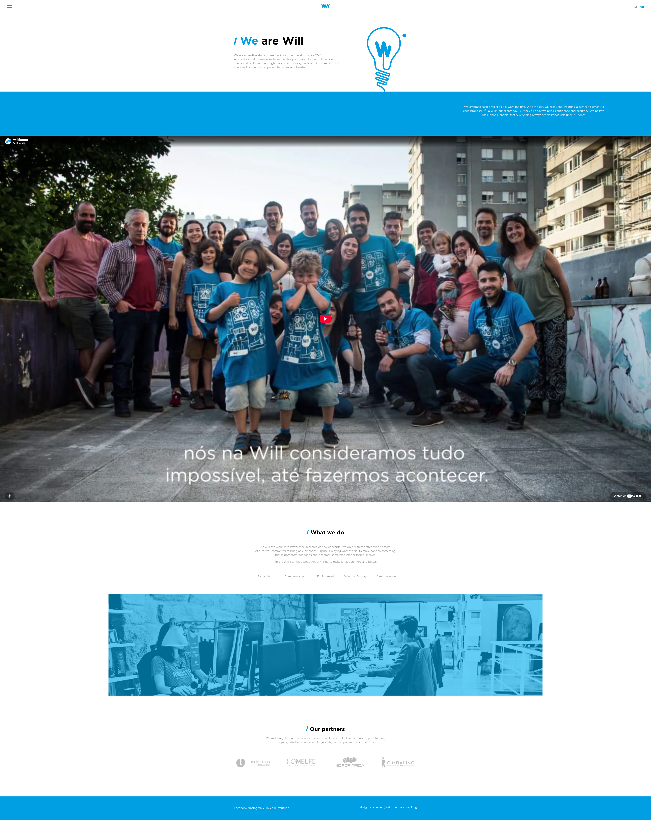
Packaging (265, 576)
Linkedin (270, 808)
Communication (294, 576)
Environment (325, 576)
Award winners (387, 576)
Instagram (256, 808)
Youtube (283, 808)
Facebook (240, 808)
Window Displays (356, 576)
